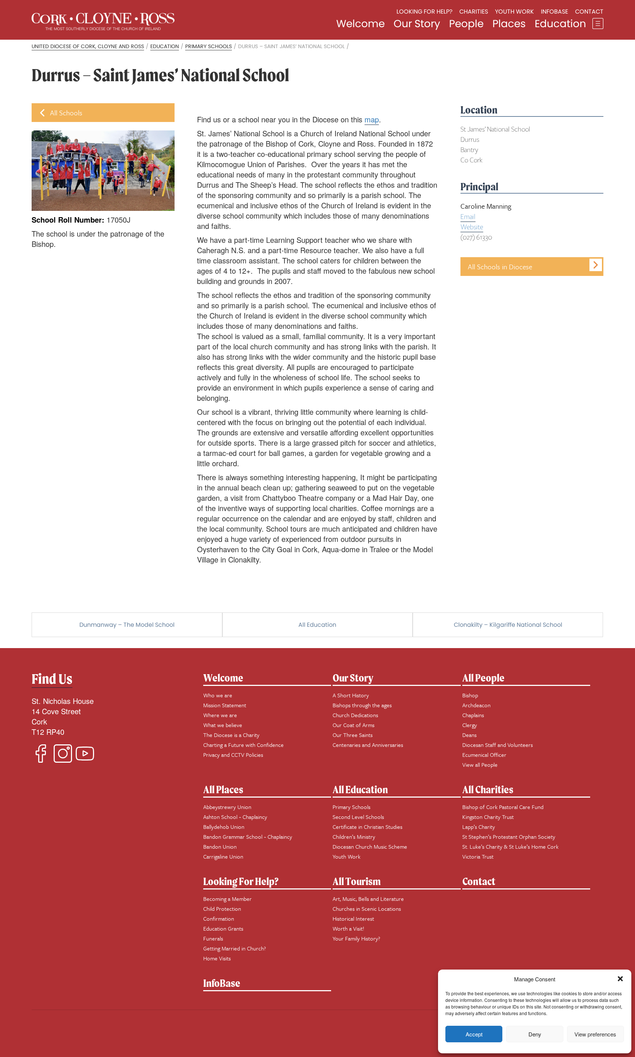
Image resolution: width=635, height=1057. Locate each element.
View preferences (595, 1034)
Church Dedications (355, 715)
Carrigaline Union (223, 856)
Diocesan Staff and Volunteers (497, 745)
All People (483, 677)
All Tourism (357, 881)
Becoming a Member (227, 899)
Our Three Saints (353, 735)
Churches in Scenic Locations (367, 909)
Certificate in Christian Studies (367, 827)
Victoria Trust (478, 856)
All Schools (66, 113)
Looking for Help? (424, 11)
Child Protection (222, 909)
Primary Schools (351, 807)
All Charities (487, 789)
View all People (480, 765)
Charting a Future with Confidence (243, 745)
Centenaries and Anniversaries (368, 745)
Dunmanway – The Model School (127, 625)
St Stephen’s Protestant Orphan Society (508, 837)
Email (468, 217)
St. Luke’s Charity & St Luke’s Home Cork (510, 846)
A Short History (351, 695)
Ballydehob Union (223, 827)
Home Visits (217, 958)
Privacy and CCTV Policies (233, 755)
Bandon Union (220, 846)
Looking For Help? (241, 881)
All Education (317, 625)
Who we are (217, 695)
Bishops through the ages (362, 705)
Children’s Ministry (354, 837)
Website (471, 227)
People (466, 24)
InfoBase (221, 983)
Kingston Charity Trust (488, 817)
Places (509, 24)
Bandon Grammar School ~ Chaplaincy (247, 837)
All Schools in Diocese (500, 267)
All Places (223, 789)
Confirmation (218, 918)
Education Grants (223, 928)
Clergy (469, 725)
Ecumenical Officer (484, 755)
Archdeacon (476, 705)
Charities (473, 11)
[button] (620, 978)
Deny (534, 1034)
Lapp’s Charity (478, 827)
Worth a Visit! (348, 928)
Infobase (554, 11)
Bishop (470, 695)
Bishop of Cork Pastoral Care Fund (502, 807)
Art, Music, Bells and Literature (368, 899)
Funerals (213, 938)
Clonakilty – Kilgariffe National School (508, 625)
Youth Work (514, 11)
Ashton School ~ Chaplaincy (235, 817)
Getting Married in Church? (234, 948)
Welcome (360, 24)
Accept (474, 1034)
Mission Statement (224, 705)
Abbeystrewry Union (227, 807)
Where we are (220, 715)
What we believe (222, 725)
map (372, 119)
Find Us (52, 678)
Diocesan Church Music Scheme (370, 846)
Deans (469, 735)
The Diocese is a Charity (231, 735)
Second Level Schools (358, 817)
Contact (589, 11)
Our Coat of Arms (353, 725)
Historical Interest (353, 918)
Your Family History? (356, 938)
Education (560, 24)
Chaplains (473, 715)
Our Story (417, 24)
